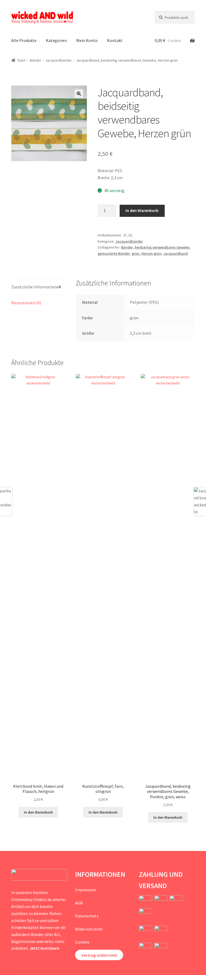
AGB (79, 903)
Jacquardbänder (58, 60)
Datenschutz (87, 916)
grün (135, 253)
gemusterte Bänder (114, 253)
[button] (79, 93)
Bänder (35, 60)
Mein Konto (87, 40)
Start (21, 60)
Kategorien (56, 40)
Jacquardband (175, 253)
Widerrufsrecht (89, 929)
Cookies (82, 942)
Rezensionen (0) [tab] (26, 302)
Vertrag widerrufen (99, 955)
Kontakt (115, 40)
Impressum (85, 889)
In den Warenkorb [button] (38, 812)
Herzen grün (151, 253)
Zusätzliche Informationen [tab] (36, 286)
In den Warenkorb (142, 210)
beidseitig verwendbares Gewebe (162, 247)
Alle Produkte (23, 40)
